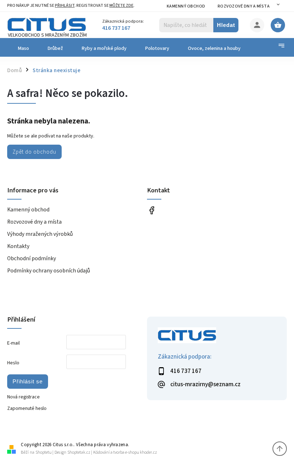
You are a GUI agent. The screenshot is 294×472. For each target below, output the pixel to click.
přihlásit (65, 6)
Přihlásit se (28, 381)
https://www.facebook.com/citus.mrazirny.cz (151, 210)
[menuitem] (22, 48)
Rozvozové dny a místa (244, 6)
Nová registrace (23, 397)
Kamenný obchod (186, 6)
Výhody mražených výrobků (40, 234)
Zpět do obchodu (34, 152)
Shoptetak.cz (78, 452)
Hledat (226, 25)
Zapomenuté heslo (27, 408)
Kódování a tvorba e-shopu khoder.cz (125, 452)
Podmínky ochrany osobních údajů (48, 271)
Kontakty (18, 246)
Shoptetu (43, 452)
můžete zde (121, 6)
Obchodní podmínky (31, 258)
